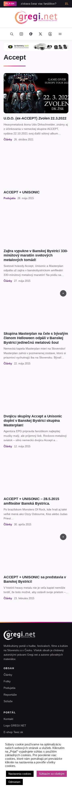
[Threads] (50, 34)
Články (8, 674)
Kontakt (8, 719)
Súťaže (8, 701)
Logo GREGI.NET (15, 725)
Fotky (7, 681)
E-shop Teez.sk (13, 732)
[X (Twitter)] (40, 34)
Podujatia (9, 687)
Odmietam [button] (14, 781)
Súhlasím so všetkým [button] (51, 773)
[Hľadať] (11, 34)
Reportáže (10, 694)
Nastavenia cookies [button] (19, 773)
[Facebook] (31, 34)
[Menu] (60, 34)
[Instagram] (21, 34)
